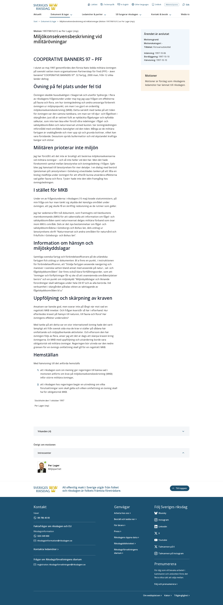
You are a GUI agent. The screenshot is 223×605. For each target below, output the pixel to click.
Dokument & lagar (48, 21)
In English (125, 4)
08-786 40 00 (43, 517)
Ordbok (158, 4)
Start (36, 21)
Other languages (142, 4)
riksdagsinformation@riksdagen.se (54, 540)
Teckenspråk (109, 4)
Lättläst (94, 4)
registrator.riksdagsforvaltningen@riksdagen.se (61, 564)
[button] (61, 14)
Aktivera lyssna (172, 4)
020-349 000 (43, 536)
